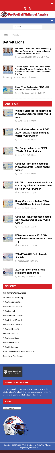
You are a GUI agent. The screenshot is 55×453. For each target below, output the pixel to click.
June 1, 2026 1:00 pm (27, 174)
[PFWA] (27, 16)
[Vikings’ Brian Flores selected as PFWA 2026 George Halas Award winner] (8, 113)
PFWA (46, 57)
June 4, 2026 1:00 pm (27, 121)
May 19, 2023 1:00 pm (27, 93)
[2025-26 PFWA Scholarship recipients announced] (8, 272)
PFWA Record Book (11, 338)
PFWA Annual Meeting (12, 302)
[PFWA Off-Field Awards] (8, 90)
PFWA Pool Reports (11, 329)
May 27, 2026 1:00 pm (27, 227)
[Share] (30, 8)
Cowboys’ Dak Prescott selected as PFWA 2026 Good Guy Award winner (33, 219)
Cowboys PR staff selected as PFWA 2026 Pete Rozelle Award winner (32, 166)
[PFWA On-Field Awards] (8, 52)
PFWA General (9, 311)
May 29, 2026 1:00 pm (27, 192)
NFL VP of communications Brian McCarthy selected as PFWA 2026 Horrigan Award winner (33, 185)
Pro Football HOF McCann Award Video (19, 351)
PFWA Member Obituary (13, 315)
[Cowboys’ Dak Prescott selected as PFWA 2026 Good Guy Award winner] (8, 219)
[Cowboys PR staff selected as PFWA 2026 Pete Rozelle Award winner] (8, 166)
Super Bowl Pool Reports (13, 356)
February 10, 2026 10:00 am (29, 276)
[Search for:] (27, 27)
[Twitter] (25, 8)
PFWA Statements (10, 347)
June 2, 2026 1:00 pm (27, 155)
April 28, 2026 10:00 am (28, 261)
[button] (51, 3)
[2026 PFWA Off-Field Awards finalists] (8, 257)
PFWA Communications (13, 306)
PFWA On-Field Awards (12, 324)
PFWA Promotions (10, 333)
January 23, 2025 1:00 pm (29, 57)
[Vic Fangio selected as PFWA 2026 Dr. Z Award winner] (8, 151)
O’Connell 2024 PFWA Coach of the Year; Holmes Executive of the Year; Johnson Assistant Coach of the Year (33, 51)
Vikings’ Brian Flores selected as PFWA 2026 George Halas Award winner (33, 114)
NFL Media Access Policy (13, 297)
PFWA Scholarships (11, 342)
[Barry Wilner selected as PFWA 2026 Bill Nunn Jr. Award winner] (8, 204)
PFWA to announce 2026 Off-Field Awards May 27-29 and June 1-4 (33, 238)
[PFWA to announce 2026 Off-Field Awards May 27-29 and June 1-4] (8, 238)
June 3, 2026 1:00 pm (27, 139)
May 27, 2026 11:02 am (27, 245)
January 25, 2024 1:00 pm (16, 77)
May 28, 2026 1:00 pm (27, 208)
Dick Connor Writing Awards (14, 293)
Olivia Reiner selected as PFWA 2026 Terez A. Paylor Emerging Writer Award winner (32, 132)
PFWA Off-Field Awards (13, 320)
